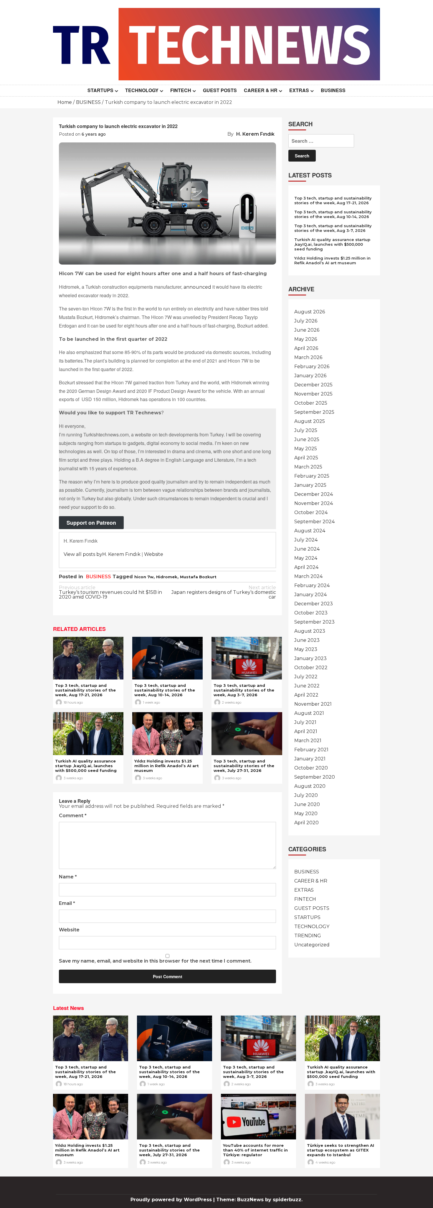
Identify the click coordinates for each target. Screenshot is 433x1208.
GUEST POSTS (220, 90)
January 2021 (309, 759)
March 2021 (307, 740)
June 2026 (306, 330)
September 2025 (314, 412)
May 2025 (305, 448)
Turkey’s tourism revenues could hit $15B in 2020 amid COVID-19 (110, 592)
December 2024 (313, 494)
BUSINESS (333, 90)
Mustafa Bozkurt (198, 576)
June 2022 (307, 686)
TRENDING (307, 935)
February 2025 (311, 476)
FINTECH (180, 90)
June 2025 (306, 439)
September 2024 (314, 521)
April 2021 (305, 731)
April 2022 (306, 695)
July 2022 (306, 676)
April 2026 (306, 348)
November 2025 (313, 394)
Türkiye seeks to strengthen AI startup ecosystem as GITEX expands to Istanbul (340, 1150)
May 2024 (305, 558)
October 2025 (310, 403)
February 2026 (311, 366)
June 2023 (307, 640)
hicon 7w (143, 576)
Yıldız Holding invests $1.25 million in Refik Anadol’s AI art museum (166, 766)
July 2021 (305, 722)
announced (197, 287)
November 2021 (313, 704)
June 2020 (307, 804)
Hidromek (166, 576)
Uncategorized (312, 945)
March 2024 (308, 576)
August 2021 (309, 713)
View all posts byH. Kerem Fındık (102, 554)
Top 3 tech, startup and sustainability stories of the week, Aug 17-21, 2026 (85, 690)
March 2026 (308, 357)
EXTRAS (299, 90)
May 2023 (305, 649)
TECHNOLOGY (141, 90)
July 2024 (306, 540)
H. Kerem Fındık (255, 134)
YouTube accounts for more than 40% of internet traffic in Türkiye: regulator (255, 1150)
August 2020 (309, 786)
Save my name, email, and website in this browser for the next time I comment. (155, 961)
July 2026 (305, 321)
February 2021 (311, 749)
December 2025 (313, 385)
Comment (73, 815)
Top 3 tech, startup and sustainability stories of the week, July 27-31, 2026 (244, 766)
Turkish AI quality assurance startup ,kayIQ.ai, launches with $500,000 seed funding (86, 766)
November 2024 (313, 503)
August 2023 (309, 631)
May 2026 (305, 339)
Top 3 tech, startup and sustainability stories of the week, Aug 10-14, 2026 (164, 690)
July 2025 (305, 430)
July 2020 (306, 795)
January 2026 (310, 375)
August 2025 (309, 421)
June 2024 (307, 549)
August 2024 (309, 531)
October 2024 (311, 512)
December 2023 (313, 604)
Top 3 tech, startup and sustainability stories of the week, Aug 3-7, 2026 (244, 690)
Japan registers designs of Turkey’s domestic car (223, 592)
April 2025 (306, 458)
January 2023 (310, 658)
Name (68, 877)
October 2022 (311, 667)
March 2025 (308, 467)
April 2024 (306, 567)
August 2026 (309, 312)
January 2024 (310, 594)
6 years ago (94, 134)
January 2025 (310, 485)
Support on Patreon (91, 522)
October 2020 (311, 768)
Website (153, 554)
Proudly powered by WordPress (171, 1199)
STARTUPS (100, 90)
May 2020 (306, 813)
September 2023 (314, 622)
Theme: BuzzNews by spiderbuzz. (259, 1199)
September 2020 (314, 777)
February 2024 (312, 585)
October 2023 (311, 613)
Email (67, 903)
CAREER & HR (260, 90)
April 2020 (306, 822)
